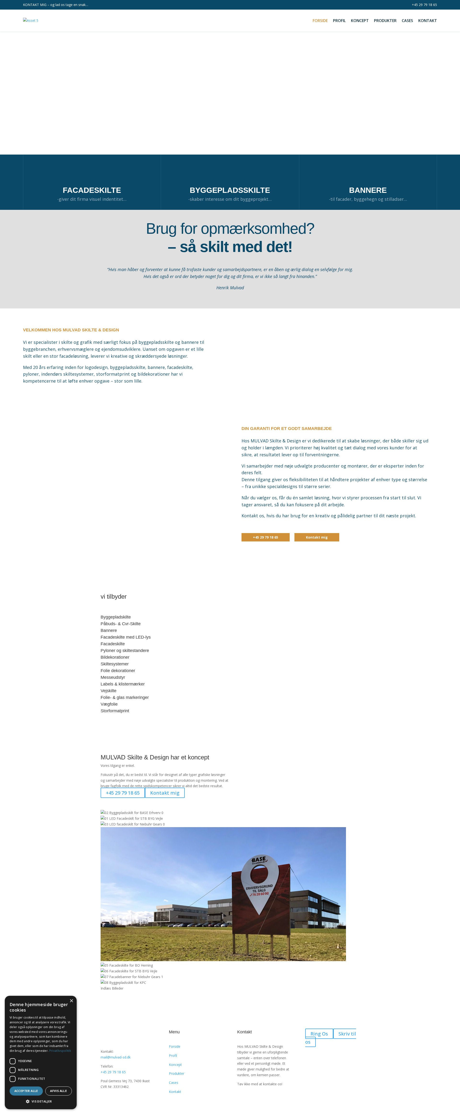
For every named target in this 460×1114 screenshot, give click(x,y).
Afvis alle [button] (58, 1091)
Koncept (360, 20)
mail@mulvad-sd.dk (116, 1057)
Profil (339, 20)
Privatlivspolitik (60, 1051)
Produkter (385, 20)
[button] (230, 143)
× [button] (71, 1001)
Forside (320, 20)
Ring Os (319, 1033)
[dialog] (41, 1052)
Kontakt (427, 20)
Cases (407, 20)
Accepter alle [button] (26, 1091)
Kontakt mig (317, 537)
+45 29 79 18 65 (424, 4)
